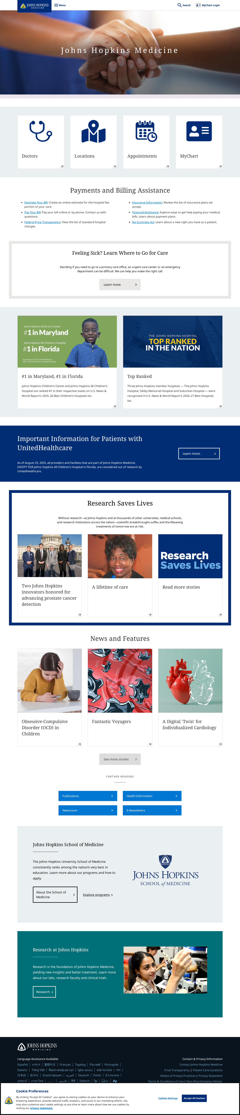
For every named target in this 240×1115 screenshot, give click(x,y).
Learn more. (192, 453)
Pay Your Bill (32, 212)
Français (65, 1064)
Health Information (139, 796)
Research (43, 992)
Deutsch (83, 1075)
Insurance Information (147, 202)
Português (112, 1064)
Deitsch (85, 1081)
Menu (60, 7)
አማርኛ (36, 1064)
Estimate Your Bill (35, 202)
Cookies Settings (167, 1098)
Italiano (22, 1070)
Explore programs (96, 895)
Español (22, 1064)
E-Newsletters (136, 810)
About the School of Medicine (51, 894)
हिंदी (73, 1081)
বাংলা (118, 1070)
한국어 (34, 1075)
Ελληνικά (112, 1075)
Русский (95, 1064)
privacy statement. (41, 1108)
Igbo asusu (85, 1070)
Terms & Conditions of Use (166, 1081)
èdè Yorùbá (104, 1070)
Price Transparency (177, 1070)
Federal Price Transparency (42, 222)
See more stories (116, 759)
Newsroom (70, 810)
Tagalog (80, 1064)
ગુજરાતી (22, 1081)
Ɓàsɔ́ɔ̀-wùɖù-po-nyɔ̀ (61, 1070)
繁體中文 (50, 1064)
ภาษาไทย (37, 1081)
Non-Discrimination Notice (204, 1081)
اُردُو (50, 1081)
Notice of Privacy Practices (178, 1076)
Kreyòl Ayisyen (52, 1075)
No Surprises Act (143, 222)
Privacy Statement (211, 1076)
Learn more (112, 284)
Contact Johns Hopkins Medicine (201, 1064)
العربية (70, 1075)
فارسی (63, 1081)
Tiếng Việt (38, 1070)
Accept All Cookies (194, 1098)
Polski (97, 1075)
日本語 (21, 1075)
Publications (71, 796)
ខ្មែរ (95, 1081)
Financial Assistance (145, 212)
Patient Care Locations (208, 1070)
